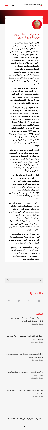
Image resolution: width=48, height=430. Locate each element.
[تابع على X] (24, 426)
